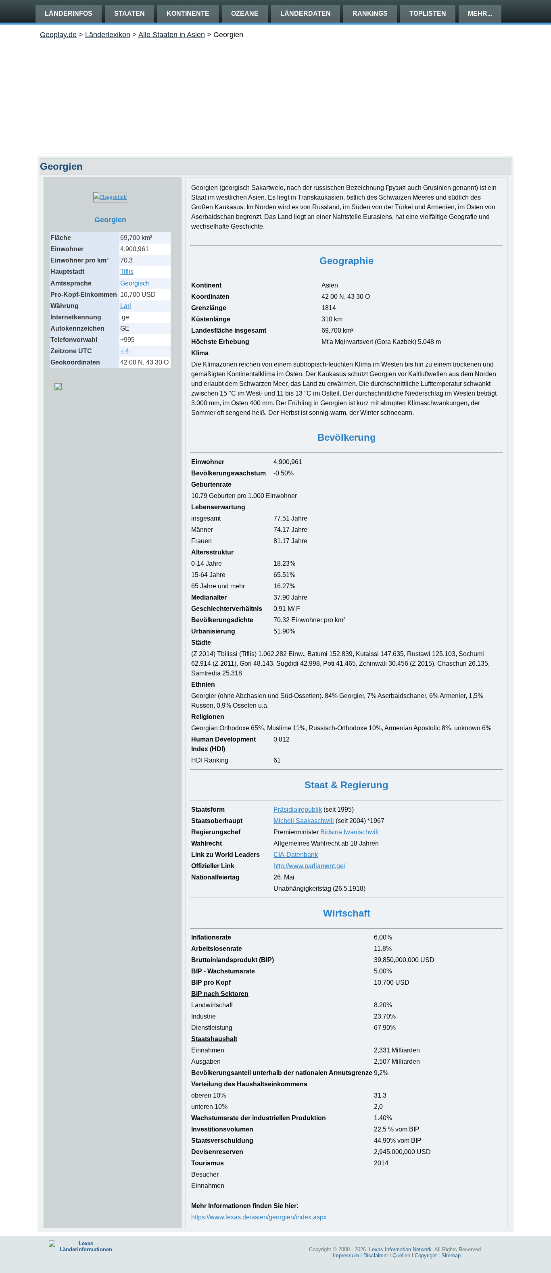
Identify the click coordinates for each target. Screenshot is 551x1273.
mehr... (480, 13)
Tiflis (127, 271)
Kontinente (188, 13)
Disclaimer (375, 1255)
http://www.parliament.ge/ (309, 866)
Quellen (401, 1255)
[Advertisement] (275, 95)
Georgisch (135, 283)
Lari (125, 305)
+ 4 (124, 351)
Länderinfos (68, 13)
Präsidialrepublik (297, 809)
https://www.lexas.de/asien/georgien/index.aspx (259, 1217)
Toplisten (427, 13)
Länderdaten (305, 13)
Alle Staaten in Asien (171, 35)
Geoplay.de (58, 35)
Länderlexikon (107, 35)
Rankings (370, 13)
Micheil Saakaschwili (303, 820)
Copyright (426, 1255)
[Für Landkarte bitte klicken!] (58, 383)
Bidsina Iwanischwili (349, 832)
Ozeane (245, 13)
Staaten (129, 13)
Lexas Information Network (400, 1249)
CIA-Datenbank (295, 854)
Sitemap (451, 1255)
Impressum (346, 1255)
